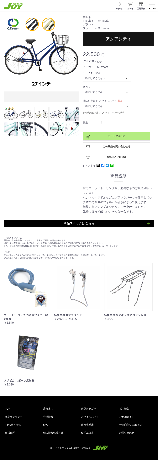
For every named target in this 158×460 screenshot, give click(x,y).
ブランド (88, 24)
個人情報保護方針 (53, 432)
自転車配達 (87, 424)
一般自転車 (102, 20)
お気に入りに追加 (117, 157)
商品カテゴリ (88, 408)
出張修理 (10, 432)
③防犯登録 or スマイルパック (100, 100)
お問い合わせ (126, 432)
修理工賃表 (87, 432)
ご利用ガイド (126, 416)
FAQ (45, 424)
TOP (7, 408)
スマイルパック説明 (113, 112)
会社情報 (48, 416)
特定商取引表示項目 (130, 424)
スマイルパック (90, 416)
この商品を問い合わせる (116, 146)
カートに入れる (116, 136)
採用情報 (124, 408)
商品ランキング (14, 416)
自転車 (87, 17)
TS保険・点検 (13, 424)
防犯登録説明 (90, 112)
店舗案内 (48, 408)
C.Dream (103, 28)
